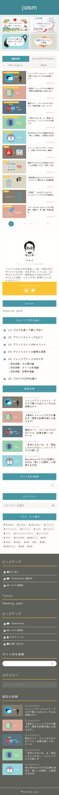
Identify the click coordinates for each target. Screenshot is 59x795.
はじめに (14, 572)
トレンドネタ (43, 533)
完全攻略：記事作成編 (22, 371)
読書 (22, 546)
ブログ (43, 65)
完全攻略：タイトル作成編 (24, 367)
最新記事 (16, 59)
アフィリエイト (16, 65)
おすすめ (22, 525)
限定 (30, 546)
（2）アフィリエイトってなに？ (25, 337)
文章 (27, 542)
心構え (18, 542)
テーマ (8, 533)
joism (29, 7)
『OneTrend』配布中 (21, 578)
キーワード (26, 529)
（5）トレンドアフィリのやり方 (25, 359)
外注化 (8, 542)
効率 (44, 538)
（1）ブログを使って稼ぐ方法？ (25, 330)
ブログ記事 (20, 538)
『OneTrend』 (18, 623)
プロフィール (16, 637)
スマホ (38, 529)
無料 (43, 542)
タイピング (50, 529)
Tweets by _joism (12, 310)
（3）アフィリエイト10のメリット (26, 344)
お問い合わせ (35, 525)
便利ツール (33, 538)
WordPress (10, 525)
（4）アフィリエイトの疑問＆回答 (26, 351)
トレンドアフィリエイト (43, 59)
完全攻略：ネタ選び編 (22, 364)
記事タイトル (10, 546)
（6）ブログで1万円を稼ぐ (22, 378)
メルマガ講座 (16, 585)
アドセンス (50, 525)
